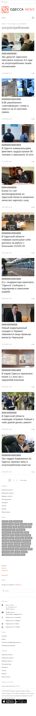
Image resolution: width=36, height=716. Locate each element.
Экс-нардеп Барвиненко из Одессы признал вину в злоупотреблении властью (16, 461)
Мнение (4, 509)
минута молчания (15, 541)
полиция (17, 543)
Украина (28, 527)
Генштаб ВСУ (18, 521)
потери (4, 546)
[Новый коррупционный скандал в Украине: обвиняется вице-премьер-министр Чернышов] (18, 305)
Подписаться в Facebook (13, 617)
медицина (5, 541)
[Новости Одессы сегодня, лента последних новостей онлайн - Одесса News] (18, 9)
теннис (17, 552)
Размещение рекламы (8, 645)
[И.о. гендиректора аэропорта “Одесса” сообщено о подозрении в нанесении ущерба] (18, 259)
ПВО (30, 524)
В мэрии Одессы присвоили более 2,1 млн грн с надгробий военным (17, 376)
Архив (3, 639)
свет (16, 549)
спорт (30, 549)
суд (12, 552)
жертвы (4, 538)
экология (24, 552)
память (4, 543)
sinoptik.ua (18, 584)
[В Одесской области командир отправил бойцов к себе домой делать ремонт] (18, 393)
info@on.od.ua (10, 612)
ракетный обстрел (7, 549)
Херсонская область (8, 529)
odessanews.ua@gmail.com (14, 614)
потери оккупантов (14, 546)
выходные (5, 535)
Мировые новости (7, 496)
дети (12, 535)
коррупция (28, 538)
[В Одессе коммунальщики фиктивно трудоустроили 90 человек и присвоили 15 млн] (18, 125)
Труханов (21, 527)
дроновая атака (25, 535)
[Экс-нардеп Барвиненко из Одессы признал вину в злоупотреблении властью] (18, 435)
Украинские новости (12, 324)
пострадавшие (26, 543)
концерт (11, 538)
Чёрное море (21, 529)
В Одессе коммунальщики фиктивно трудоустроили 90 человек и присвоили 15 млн (17, 151)
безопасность (6, 532)
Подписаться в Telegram (13, 620)
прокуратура (25, 546)
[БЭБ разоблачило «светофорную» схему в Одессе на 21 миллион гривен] (18, 79)
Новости (4, 53)
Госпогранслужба (7, 524)
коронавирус (19, 538)
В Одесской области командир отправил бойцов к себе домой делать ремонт (18, 419)
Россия (4, 527)
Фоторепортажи (6, 499)
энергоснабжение (19, 554)
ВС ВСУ (4, 521)
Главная (4, 636)
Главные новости (6, 99)
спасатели (23, 549)
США (14, 527)
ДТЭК (16, 524)
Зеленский (23, 524)
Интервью (5, 502)
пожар (10, 543)
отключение (26, 541)
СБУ (10, 527)
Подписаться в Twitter (12, 624)
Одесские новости (11, 53)
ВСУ (10, 521)
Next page (23, 480)
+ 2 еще (18, 144)
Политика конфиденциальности (11, 642)
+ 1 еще (18, 99)
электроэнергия (7, 554)
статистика (5, 552)
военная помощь (18, 532)
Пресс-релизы (6, 512)
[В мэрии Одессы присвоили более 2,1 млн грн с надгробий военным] (18, 350)
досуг (17, 535)
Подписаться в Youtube (13, 627)
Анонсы (4, 505)
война (26, 532)
